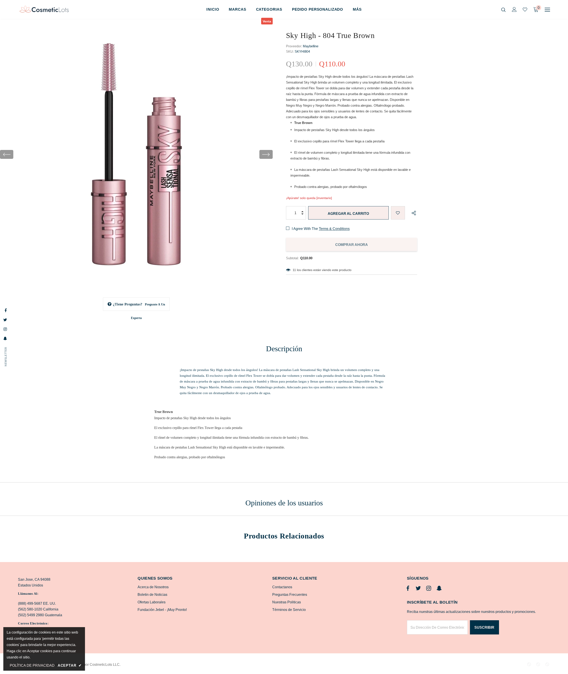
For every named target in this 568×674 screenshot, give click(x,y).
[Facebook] (408, 588)
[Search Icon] (503, 9)
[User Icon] (514, 9)
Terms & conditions (334, 229)
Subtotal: (292, 258)
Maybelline (310, 46)
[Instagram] (429, 588)
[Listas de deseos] (398, 212)
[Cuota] (413, 212)
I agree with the (305, 229)
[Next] (266, 154)
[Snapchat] (439, 588)
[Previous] (6, 154)
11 (294, 270)
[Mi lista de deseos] (525, 9)
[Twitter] (418, 588)
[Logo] (44, 9)
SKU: (290, 51)
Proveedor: (294, 46)
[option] (136, 154)
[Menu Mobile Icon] (547, 9)
